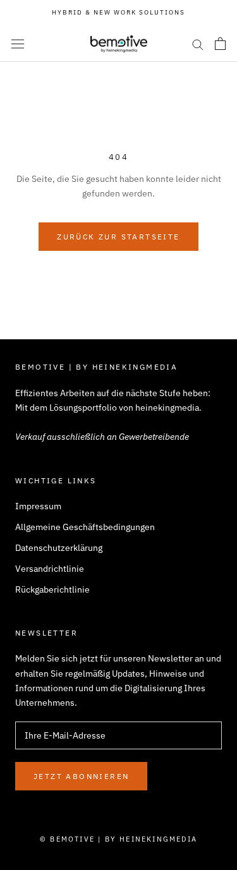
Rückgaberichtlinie (52, 589)
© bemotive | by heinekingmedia (118, 839)
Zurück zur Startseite (118, 236)
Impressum (38, 506)
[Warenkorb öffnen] (220, 43)
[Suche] (198, 44)
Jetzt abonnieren (81, 776)
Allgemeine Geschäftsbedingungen (85, 527)
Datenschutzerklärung (58, 547)
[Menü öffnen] (17, 44)
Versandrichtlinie (49, 568)
